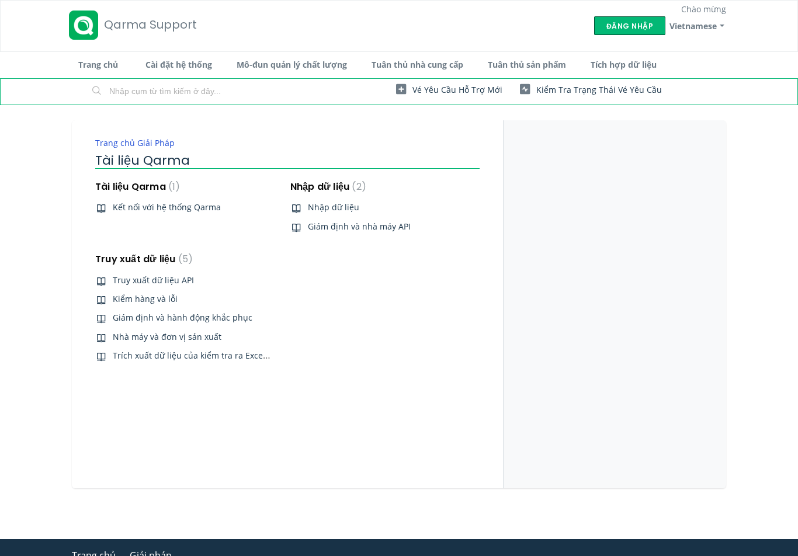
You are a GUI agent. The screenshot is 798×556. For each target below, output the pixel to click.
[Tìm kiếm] (97, 91)
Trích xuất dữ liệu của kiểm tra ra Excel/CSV (198, 355)
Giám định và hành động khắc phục (182, 317)
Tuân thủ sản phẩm (527, 64)
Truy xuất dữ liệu (141, 259)
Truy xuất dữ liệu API (153, 280)
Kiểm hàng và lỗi (145, 298)
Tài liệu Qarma (135, 186)
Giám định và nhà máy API (359, 226)
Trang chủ (98, 64)
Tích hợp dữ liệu (624, 64)
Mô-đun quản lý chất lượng (292, 64)
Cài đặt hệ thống (178, 64)
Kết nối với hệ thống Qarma (167, 207)
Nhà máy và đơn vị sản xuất (167, 336)
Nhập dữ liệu (326, 186)
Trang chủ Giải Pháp (135, 142)
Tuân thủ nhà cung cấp (417, 64)
